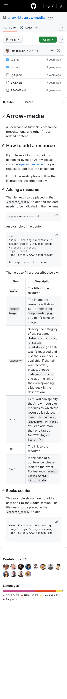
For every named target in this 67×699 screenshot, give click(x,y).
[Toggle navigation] (6, 6)
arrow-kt (14, 17)
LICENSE (16, 82)
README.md (18, 90)
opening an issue (31, 164)
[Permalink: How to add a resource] (3, 145)
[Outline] (62, 102)
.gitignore (17, 74)
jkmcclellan (18, 50)
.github (15, 59)
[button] (56, 215)
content (15, 67)
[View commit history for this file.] (58, 50)
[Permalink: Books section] (3, 490)
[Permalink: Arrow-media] (3, 116)
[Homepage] (33, 6)
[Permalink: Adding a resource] (3, 189)
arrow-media (34, 17)
